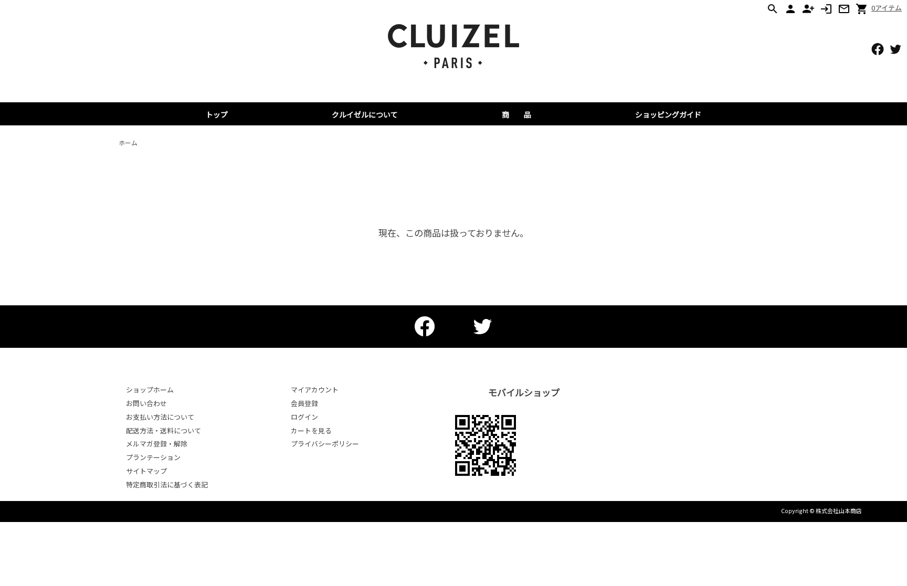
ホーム (128, 142)
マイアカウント (315, 390)
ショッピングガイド (668, 114)
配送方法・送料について (163, 430)
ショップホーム (150, 390)
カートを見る (311, 430)
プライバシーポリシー (325, 444)
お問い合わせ (146, 403)
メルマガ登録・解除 (156, 444)
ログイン (304, 417)
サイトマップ (146, 471)
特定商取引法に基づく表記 (167, 484)
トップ (217, 114)
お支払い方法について (160, 417)
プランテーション (153, 457)
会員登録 (304, 403)
